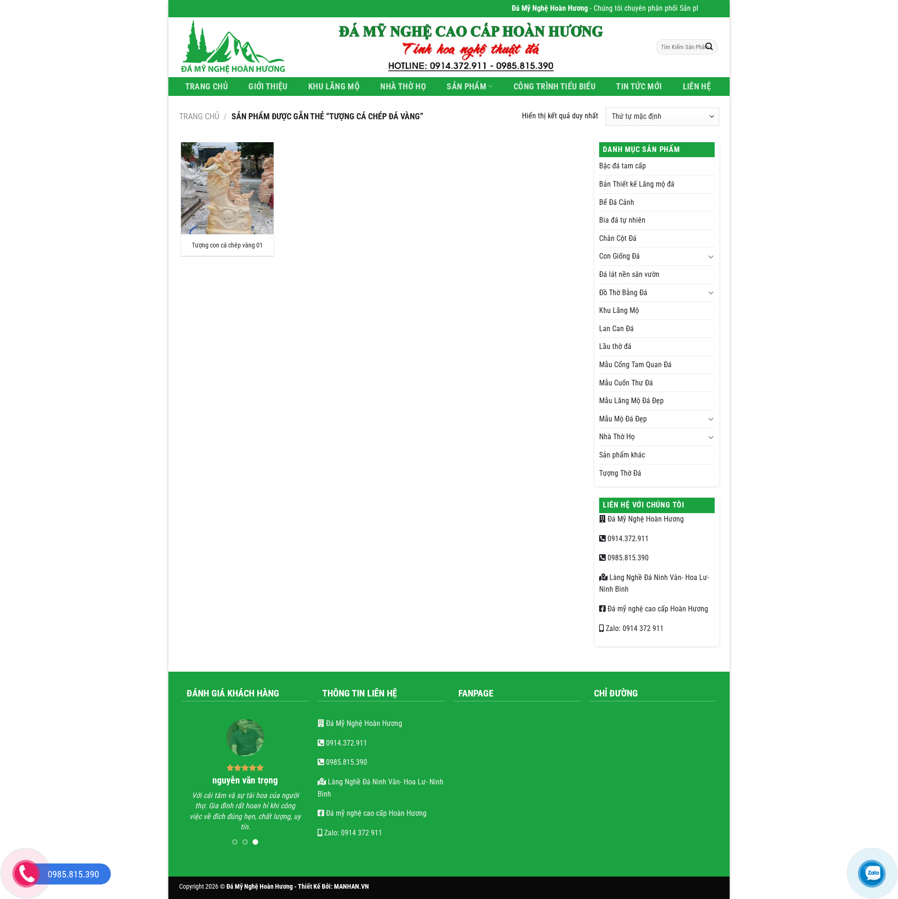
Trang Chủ (206, 86)
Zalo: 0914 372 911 (634, 628)
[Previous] (196, 785)
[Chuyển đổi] (711, 256)
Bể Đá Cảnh (616, 202)
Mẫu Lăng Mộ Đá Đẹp (631, 400)
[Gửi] (709, 47)
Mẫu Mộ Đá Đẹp (623, 418)
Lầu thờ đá (615, 346)
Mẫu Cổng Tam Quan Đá (635, 364)
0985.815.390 (627, 557)
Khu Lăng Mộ (334, 86)
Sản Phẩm (466, 86)
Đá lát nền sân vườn (629, 274)
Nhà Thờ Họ (403, 86)
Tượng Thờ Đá (620, 473)
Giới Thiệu (268, 86)
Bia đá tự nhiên (622, 220)
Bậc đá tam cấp (622, 165)
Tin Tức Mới (639, 86)
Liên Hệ (697, 86)
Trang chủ (199, 116)
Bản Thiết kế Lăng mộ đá (636, 184)
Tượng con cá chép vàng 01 (227, 245)
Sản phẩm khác (622, 454)
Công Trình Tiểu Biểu (554, 86)
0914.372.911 (627, 538)
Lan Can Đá (616, 328)
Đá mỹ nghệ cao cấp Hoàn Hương (657, 608)
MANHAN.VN (351, 887)
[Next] (294, 785)
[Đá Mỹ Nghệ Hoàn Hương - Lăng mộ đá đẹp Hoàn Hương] (238, 47)
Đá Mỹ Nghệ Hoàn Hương (645, 519)
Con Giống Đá (619, 256)
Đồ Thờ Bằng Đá (623, 292)
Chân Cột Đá (618, 238)
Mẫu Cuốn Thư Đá (626, 382)
